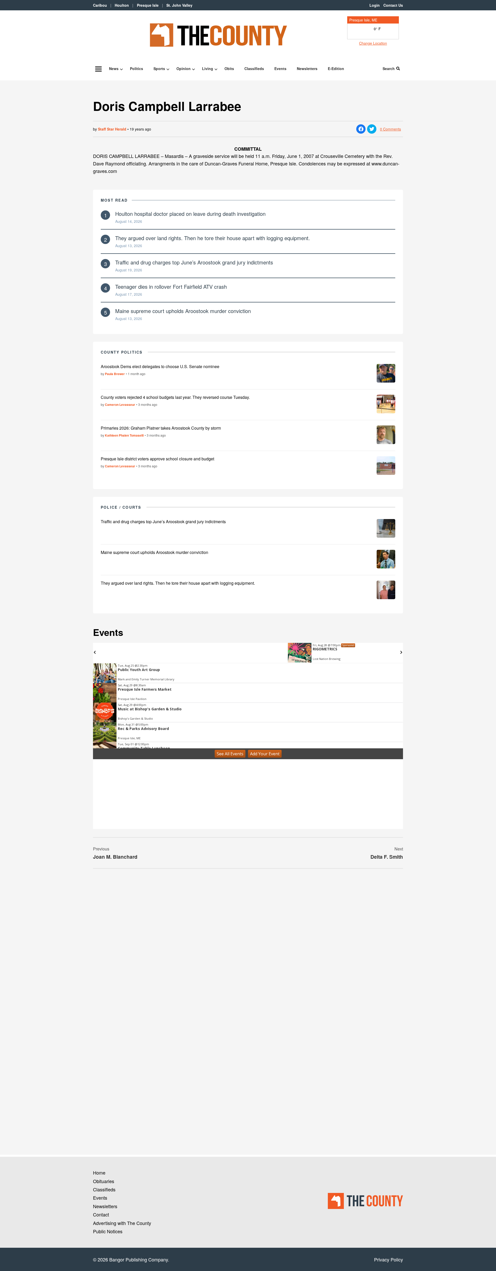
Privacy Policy (388, 1259)
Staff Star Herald (112, 129)
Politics (136, 68)
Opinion (183, 68)
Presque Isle (148, 5)
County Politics (122, 352)
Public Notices (107, 1231)
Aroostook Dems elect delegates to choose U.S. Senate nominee (160, 366)
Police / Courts (121, 507)
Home (99, 1172)
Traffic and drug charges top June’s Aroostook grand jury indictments (194, 262)
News (114, 68)
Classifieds (254, 68)
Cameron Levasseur (120, 404)
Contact (101, 1214)
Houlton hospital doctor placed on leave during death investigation (190, 213)
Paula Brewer (115, 373)
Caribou (100, 5)
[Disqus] (248, 943)
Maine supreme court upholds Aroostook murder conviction (183, 311)
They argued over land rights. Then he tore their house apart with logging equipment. (212, 238)
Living (207, 68)
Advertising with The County (122, 1223)
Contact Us (393, 5)
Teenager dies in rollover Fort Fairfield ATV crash (171, 286)
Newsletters (307, 68)
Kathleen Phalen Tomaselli (124, 435)
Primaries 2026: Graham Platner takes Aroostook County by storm (161, 428)
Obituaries (103, 1181)
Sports (159, 68)
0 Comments (390, 129)
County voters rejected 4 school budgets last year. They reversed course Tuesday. (175, 397)
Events (280, 68)
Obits (229, 68)
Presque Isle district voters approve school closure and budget (157, 459)
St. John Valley (179, 5)
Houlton (122, 5)
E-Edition (336, 68)
